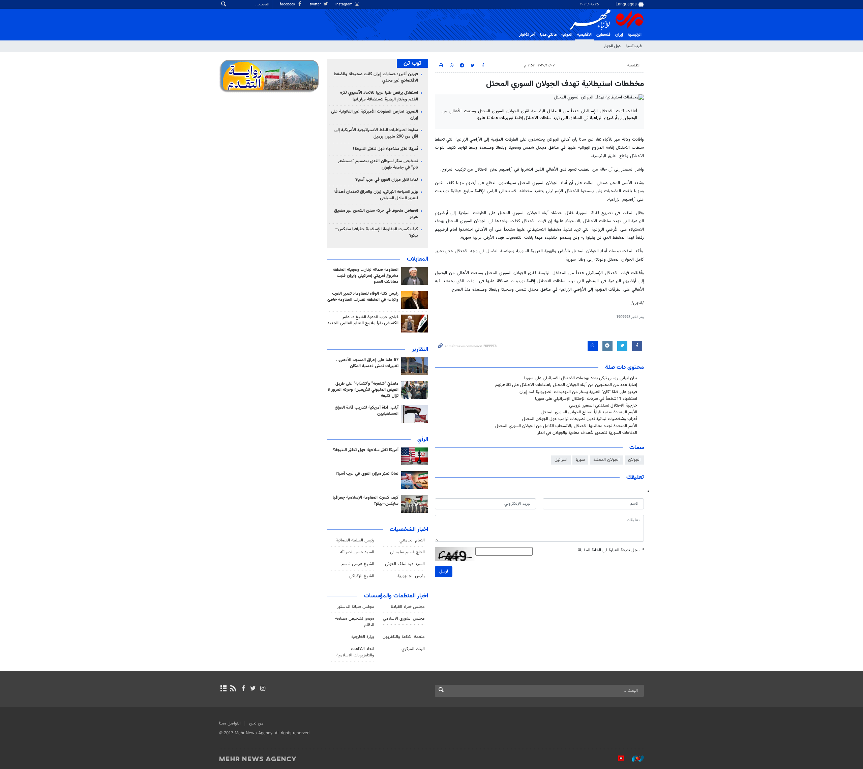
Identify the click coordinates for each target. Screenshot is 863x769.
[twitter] (253, 689)
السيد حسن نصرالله (357, 552)
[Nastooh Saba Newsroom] (634, 759)
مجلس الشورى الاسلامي (404, 618)
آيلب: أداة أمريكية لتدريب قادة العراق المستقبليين (366, 410)
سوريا (580, 459)
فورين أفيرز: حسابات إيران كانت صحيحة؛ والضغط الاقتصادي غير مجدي (376, 77)
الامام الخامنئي (412, 540)
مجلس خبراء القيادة (408, 606)
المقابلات (417, 259)
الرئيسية (635, 34)
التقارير (420, 349)
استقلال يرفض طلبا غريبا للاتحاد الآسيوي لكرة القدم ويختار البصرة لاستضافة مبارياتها (379, 95)
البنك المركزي (413, 649)
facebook (288, 4)
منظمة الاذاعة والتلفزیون (404, 636)
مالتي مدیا (548, 34)
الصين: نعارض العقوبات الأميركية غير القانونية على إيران (374, 114)
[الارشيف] (223, 689)
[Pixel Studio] (617, 759)
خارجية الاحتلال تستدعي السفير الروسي (603, 405)
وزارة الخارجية (362, 636)
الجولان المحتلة (606, 459)
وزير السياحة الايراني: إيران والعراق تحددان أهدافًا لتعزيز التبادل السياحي (376, 195)
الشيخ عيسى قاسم (357, 564)
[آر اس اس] (233, 689)
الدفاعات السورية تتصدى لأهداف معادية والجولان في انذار (587, 433)
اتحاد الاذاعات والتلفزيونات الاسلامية (355, 652)
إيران (619, 34)
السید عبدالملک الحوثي (405, 564)
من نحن (256, 723)
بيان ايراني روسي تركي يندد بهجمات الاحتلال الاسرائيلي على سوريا (580, 378)
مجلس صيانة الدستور (355, 606)
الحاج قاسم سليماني (407, 552)
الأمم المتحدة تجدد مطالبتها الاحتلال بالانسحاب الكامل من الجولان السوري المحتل (566, 426)
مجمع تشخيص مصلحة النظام (354, 621)
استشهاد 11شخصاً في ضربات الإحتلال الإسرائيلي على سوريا (586, 398)
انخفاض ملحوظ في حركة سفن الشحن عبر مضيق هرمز (376, 213)
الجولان (634, 459)
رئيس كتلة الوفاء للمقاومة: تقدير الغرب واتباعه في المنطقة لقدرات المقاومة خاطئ (362, 296)
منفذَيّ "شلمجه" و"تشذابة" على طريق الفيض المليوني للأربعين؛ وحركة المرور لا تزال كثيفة (363, 389)
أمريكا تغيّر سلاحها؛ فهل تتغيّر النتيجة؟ (385, 149)
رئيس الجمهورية (411, 576)
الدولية (566, 34)
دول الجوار (612, 46)
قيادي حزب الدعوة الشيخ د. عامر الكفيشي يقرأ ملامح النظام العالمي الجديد (362, 320)
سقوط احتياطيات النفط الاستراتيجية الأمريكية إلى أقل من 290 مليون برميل (376, 133)
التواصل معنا (230, 723)
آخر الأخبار (527, 34)
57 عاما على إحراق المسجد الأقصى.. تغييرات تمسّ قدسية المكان (367, 363)
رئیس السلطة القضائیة (355, 540)
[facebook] (243, 689)
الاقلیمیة (584, 34)
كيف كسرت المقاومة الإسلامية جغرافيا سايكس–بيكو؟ (376, 232)
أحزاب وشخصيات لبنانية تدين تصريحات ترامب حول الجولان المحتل (579, 419)
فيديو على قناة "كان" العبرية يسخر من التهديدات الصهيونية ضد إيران (578, 392)
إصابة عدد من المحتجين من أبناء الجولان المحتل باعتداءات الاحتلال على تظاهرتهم (566, 385)
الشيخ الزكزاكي (361, 576)
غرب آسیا (634, 46)
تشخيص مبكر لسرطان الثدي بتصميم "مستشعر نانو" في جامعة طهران (378, 164)
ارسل (443, 571)
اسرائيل (561, 459)
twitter (316, 4)
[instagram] (263, 689)
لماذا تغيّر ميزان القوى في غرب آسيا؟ (386, 179)
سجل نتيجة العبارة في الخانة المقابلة (611, 550)
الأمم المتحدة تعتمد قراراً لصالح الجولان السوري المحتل (589, 412)
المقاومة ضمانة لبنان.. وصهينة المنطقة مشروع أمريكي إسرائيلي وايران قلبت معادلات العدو (365, 275)
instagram (344, 4)
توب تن (412, 63)
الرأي (422, 439)
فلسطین (603, 34)
